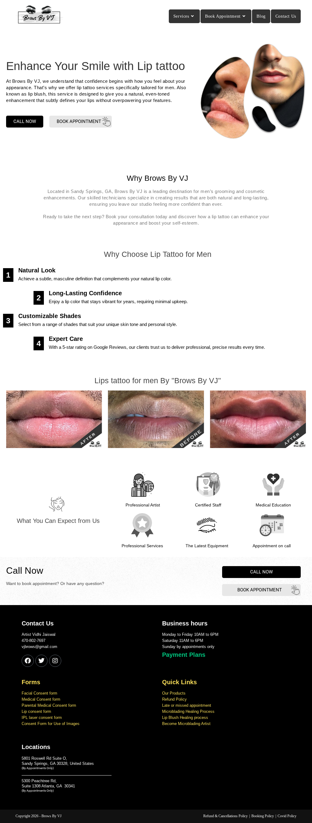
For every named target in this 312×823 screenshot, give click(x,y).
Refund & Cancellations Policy (225, 816)
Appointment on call (272, 545)
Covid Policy (287, 816)
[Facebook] (28, 661)
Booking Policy (262, 816)
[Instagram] (55, 661)
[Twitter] (41, 661)
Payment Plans (183, 654)
